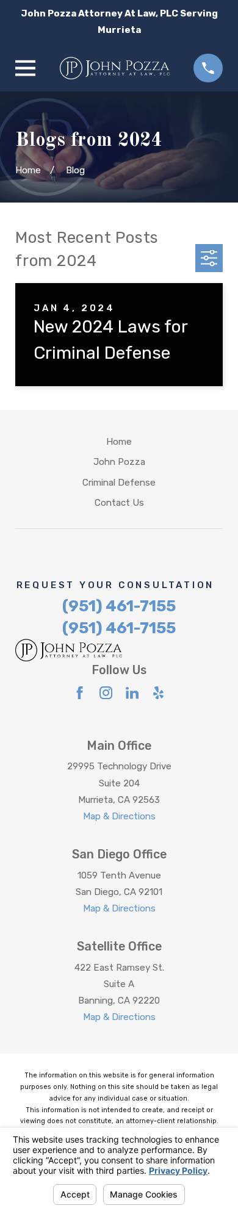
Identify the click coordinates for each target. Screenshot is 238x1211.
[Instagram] (105, 692)
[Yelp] (158, 692)
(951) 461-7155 (119, 606)
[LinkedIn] (132, 692)
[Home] (115, 68)
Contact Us (119, 502)
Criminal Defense (119, 482)
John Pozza (119, 461)
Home (119, 441)
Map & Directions (119, 816)
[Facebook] (79, 692)
